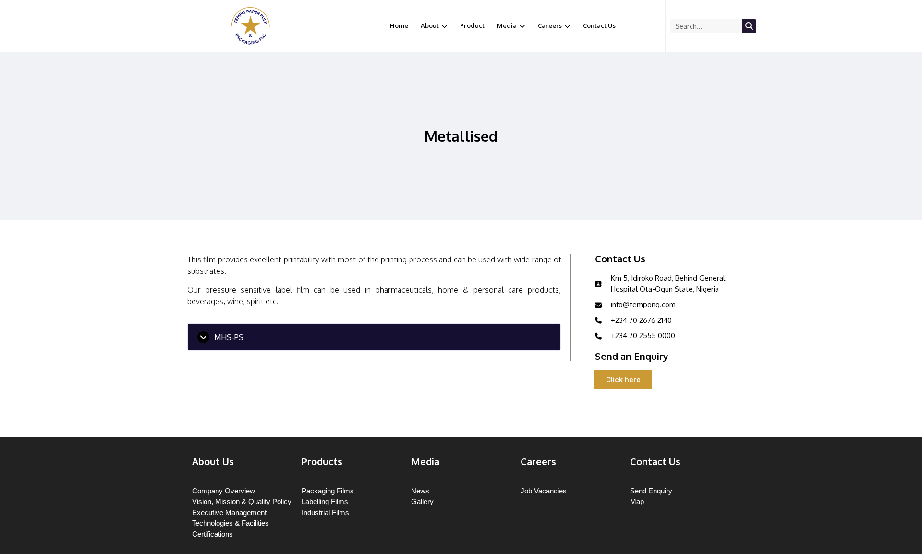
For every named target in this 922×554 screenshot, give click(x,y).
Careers (550, 25)
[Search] (749, 26)
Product (472, 25)
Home (399, 25)
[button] (374, 337)
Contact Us (599, 25)
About (430, 25)
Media (507, 25)
